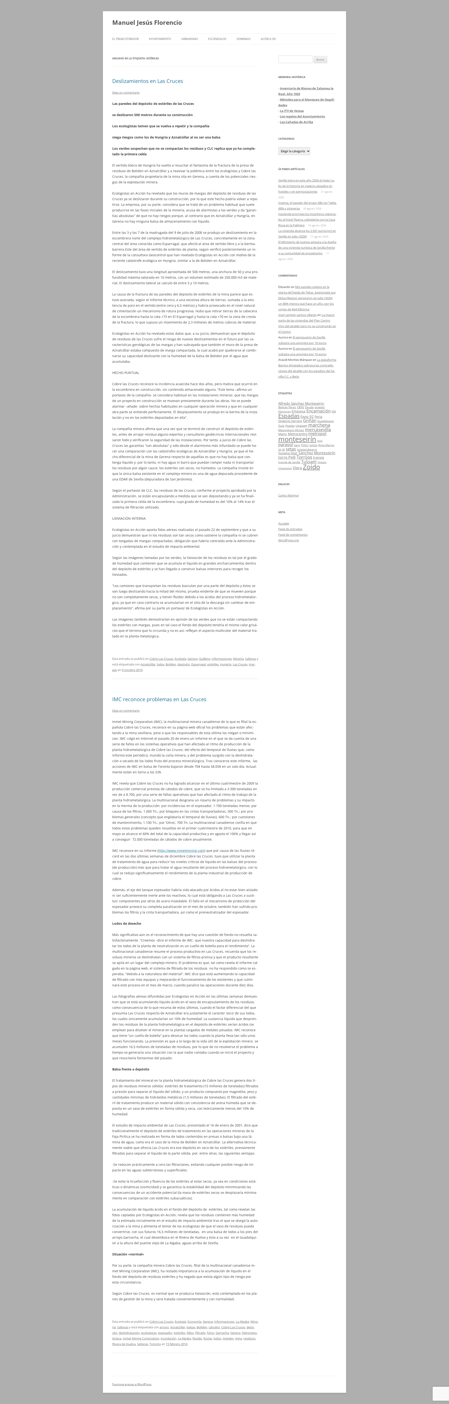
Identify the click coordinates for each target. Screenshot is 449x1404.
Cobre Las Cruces (161, 659)
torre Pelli (287, 457)
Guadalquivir (325, 421)
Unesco (322, 462)
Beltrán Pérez (287, 407)
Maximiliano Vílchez (291, 430)
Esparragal (198, 664)
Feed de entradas (290, 529)
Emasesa (298, 411)
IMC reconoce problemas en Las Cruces (159, 699)
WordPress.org (288, 540)
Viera (297, 467)
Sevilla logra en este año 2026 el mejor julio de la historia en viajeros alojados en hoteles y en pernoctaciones (306, 186)
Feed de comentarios (293, 535)
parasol (285, 444)
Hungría (225, 664)
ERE (334, 411)
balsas (191, 1327)
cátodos (214, 1327)
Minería (238, 659)
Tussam (309, 461)
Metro (282, 434)
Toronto (155, 1344)
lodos (217, 1338)
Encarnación (318, 411)
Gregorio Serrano (290, 421)
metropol (317, 433)
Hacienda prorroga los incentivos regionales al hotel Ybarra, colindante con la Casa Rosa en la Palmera (307, 219)
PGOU (304, 445)
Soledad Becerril (307, 449)
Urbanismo (189, 39)
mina (238, 1338)
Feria (318, 416)
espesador (165, 1333)
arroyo (164, 1327)
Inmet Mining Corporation (141, 1338)
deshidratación (129, 1333)
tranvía (318, 457)
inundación (168, 1338)
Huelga (290, 425)
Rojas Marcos (326, 445)
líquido (197, 1338)
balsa (160, 664)
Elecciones (284, 411)
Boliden (171, 664)
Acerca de (268, 39)
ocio (319, 441)
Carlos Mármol (288, 495)
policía (313, 445)
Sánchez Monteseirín (316, 452)
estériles (213, 664)
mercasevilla (318, 429)
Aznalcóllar (148, 664)
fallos (190, 1333)
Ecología (180, 659)
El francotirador (125, 39)
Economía (194, 1321)
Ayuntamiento (160, 39)
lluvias (207, 1338)
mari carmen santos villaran (297, 315)
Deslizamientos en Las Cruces (147, 80)
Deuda (309, 407)
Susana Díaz (287, 453)
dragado (320, 407)
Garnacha (222, 1333)
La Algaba (242, 1321)
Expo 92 (307, 416)
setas (291, 449)
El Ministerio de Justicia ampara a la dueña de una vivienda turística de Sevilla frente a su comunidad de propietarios (307, 247)
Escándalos (217, 39)
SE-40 (281, 449)
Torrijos (304, 457)
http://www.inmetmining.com (181, 850)
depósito (183, 664)
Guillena (204, 659)
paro (297, 445)
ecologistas (148, 1333)
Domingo (243, 39)
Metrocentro (297, 434)
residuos (249, 1338)
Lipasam (301, 425)
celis (300, 407)
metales (228, 1338)
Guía (281, 426)
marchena (319, 425)
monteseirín (297, 439)
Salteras (250, 659)
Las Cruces (240, 664)
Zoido (311, 466)
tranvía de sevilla (289, 462)
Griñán (309, 420)
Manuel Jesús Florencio (147, 22)
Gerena (193, 659)
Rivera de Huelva (124, 1344)
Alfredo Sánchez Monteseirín (301, 403)
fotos (210, 1333)
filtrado (200, 1333)
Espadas (289, 415)
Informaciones (222, 659)
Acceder (283, 523)
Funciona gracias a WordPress (132, 1384)
